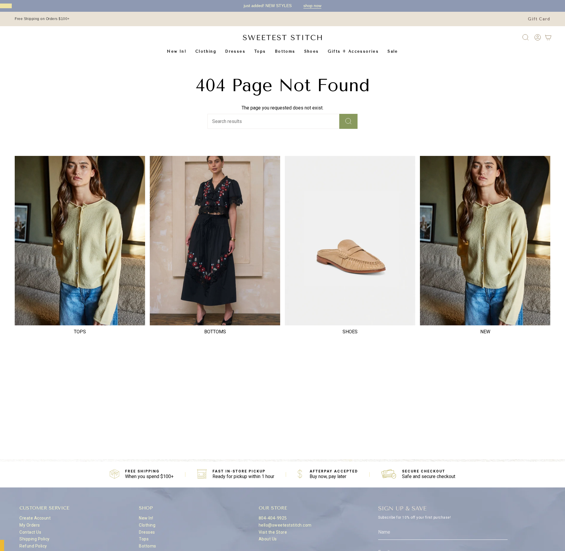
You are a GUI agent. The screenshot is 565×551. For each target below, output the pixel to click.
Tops (144, 539)
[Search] (348, 121)
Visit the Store (273, 532)
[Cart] (548, 37)
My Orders (29, 525)
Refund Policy (33, 546)
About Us (268, 539)
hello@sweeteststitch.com (285, 525)
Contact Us (30, 532)
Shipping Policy (34, 539)
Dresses (147, 532)
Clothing (147, 525)
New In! (146, 518)
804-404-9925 (273, 518)
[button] (206, 51)
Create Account (35, 518)
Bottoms (147, 546)
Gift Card (539, 19)
